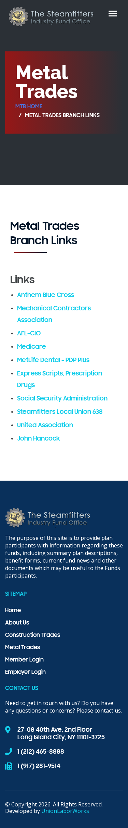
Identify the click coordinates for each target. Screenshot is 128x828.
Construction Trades (32, 635)
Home (13, 611)
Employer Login (25, 672)
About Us (17, 623)
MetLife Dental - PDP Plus (53, 360)
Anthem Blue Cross (45, 295)
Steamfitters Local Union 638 (60, 412)
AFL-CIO (29, 333)
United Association (45, 425)
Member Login (24, 660)
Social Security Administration (62, 398)
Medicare (31, 347)
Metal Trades (22, 648)
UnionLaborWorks (65, 811)
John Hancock (38, 438)
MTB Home (28, 107)
